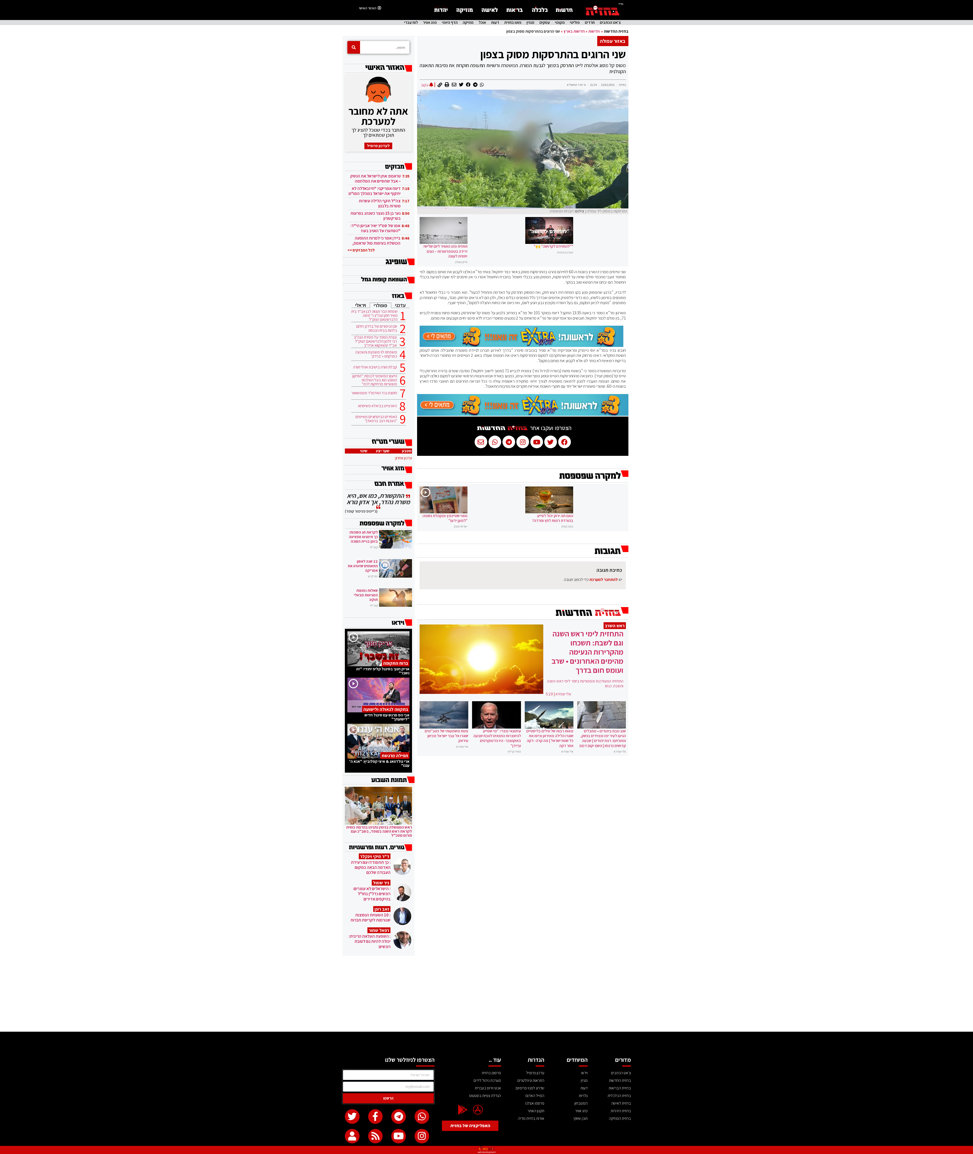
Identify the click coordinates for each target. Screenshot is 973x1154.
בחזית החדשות (616, 31)
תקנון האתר (536, 1110)
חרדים (590, 22)
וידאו (584, 1072)
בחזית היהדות (621, 1110)
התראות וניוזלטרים (530, 1080)
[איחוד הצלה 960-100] (521, 345)
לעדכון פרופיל (378, 145)
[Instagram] (422, 1136)
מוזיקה (468, 22)
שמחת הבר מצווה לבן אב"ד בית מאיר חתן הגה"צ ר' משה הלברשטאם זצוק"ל (374, 315)
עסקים (544, 22)
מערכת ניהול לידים (487, 1080)
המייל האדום (535, 1095)
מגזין (530, 22)
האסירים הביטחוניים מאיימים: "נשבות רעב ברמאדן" (376, 419)
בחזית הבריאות (620, 1088)
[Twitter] (352, 1116)
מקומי (560, 22)
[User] (352, 1136)
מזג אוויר (430, 22)
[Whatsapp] (422, 1116)
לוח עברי (411, 22)
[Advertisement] (486, 993)
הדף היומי (450, 22)
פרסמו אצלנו (534, 1103)
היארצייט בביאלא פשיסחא (377, 406)
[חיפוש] (353, 47)
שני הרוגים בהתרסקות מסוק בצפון (553, 54)
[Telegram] (398, 1116)
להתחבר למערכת (603, 579)
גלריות (583, 1095)
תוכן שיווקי (580, 1118)
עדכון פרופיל (535, 1072)
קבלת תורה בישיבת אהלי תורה (375, 367)
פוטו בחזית (512, 22)
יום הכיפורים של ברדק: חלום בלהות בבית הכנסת (376, 328)
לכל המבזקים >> (361, 250)
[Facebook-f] (375, 1116)
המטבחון (581, 1103)
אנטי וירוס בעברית (488, 1088)
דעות (495, 22)
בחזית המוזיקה (620, 1118)
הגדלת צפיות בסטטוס (485, 1095)
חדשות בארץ (574, 31)
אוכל (482, 22)
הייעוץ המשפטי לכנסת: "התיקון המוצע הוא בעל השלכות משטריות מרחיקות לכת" (374, 380)
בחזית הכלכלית (619, 1095)
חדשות (594, 31)
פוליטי (575, 22)
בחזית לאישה (621, 1103)
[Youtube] (398, 1136)
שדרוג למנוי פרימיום (530, 1088)
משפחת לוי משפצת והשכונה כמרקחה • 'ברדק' (376, 354)
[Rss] (375, 1136)
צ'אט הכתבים (610, 22)
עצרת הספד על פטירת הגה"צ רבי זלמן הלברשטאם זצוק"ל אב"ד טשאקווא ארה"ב (375, 341)
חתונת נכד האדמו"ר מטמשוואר (374, 393)
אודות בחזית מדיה (531, 1118)
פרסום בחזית (491, 1072)
